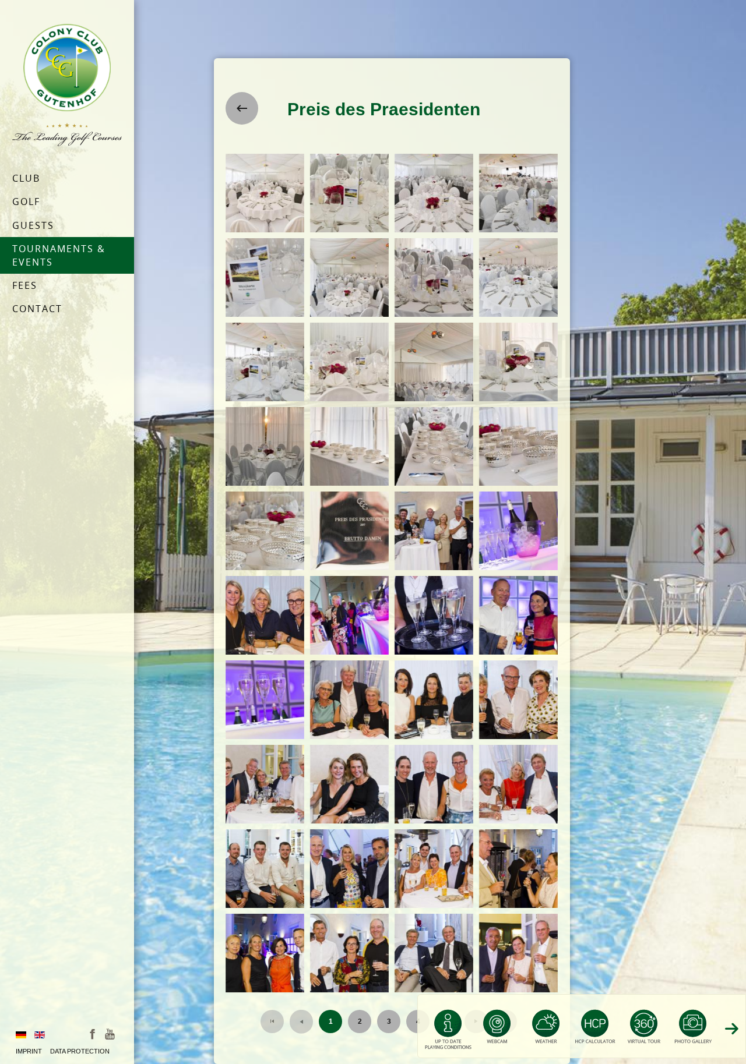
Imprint (29, 1051)
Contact (37, 308)
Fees (24, 285)
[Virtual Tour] (644, 1031)
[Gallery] (692, 1031)
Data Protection (80, 1051)
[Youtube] (110, 1033)
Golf (26, 201)
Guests (33, 225)
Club (26, 178)
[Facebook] (92, 1033)
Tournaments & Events (58, 255)
